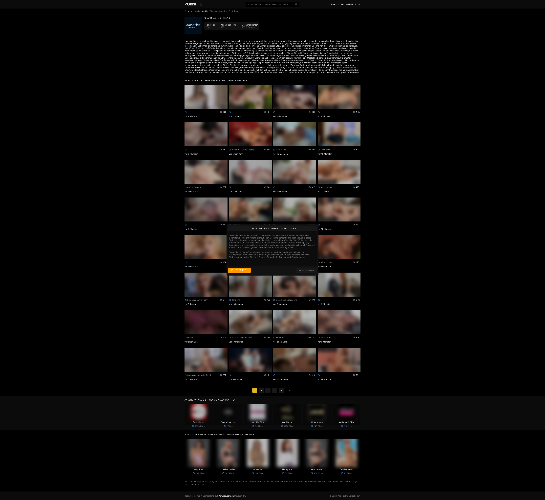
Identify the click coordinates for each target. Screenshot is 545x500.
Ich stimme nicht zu (306, 270)
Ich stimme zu (239, 270)
